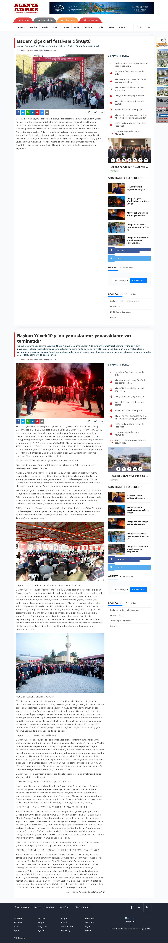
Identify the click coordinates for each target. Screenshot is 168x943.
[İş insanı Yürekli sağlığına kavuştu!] (116, 188)
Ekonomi (89, 918)
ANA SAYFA (24, 20)
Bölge (76, 27)
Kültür (122, 27)
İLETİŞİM (64, 907)
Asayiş (45, 27)
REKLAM (50, 907)
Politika (33, 27)
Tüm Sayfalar (131, 294)
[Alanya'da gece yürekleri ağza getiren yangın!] (116, 201)
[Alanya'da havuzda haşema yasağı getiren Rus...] (116, 227)
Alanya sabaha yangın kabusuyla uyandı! (137, 214)
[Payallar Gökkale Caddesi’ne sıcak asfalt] (129, 461)
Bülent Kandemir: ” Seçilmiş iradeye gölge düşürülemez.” (129, 167)
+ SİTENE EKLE (80, 907)
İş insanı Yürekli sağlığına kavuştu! (136, 188)
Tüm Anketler (127, 268)
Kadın (88, 930)
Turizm (65, 27)
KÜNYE (37, 907)
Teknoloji (89, 922)
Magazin (88, 27)
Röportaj (65, 930)
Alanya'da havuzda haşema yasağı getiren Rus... (138, 227)
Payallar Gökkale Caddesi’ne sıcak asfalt (129, 475)
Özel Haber (67, 926)
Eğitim (100, 27)
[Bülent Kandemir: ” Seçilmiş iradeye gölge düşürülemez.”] (129, 152)
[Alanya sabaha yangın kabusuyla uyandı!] (116, 214)
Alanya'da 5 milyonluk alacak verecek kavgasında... (137, 240)
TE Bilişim (19, 938)
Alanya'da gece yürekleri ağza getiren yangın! (138, 201)
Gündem (21, 27)
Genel (116, 171)
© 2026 (148, 929)
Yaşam (88, 926)
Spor (55, 27)
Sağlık (111, 27)
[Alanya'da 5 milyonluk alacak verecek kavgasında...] (116, 240)
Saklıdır (124, 929)
